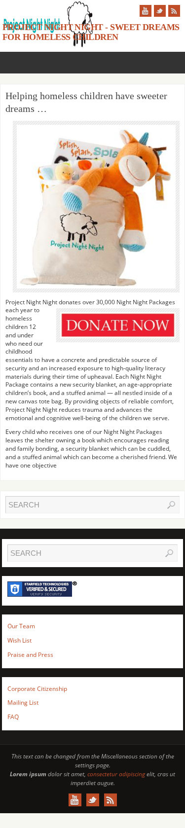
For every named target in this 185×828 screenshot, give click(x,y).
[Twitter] (160, 11)
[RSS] (174, 11)
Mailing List (22, 702)
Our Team (21, 626)
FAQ (13, 717)
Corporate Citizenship (37, 688)
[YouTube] (145, 11)
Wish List (19, 640)
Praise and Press (30, 654)
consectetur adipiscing (116, 774)
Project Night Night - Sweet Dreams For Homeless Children (91, 32)
